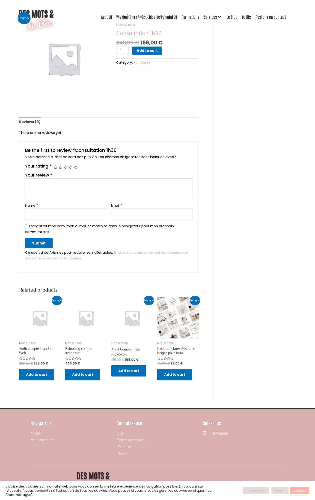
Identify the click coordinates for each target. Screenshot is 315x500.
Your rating (38, 166)
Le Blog (231, 17)
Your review (38, 175)
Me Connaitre (127, 17)
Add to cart (147, 50)
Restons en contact (271, 17)
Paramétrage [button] (256, 490)
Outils (246, 17)
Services (210, 17)
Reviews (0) (30, 121)
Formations (190, 17)
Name (31, 205)
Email (116, 205)
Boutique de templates (159, 17)
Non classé (142, 62)
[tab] (30, 122)
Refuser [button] (280, 490)
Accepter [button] (299, 490)
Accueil (106, 17)
